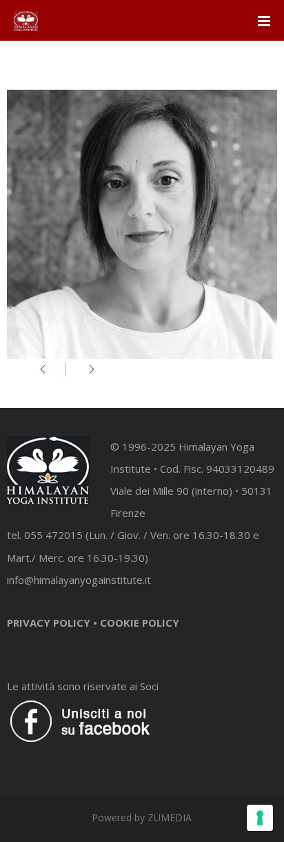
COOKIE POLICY (139, 622)
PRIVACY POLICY (48, 622)
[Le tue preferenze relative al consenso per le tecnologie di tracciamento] (260, 818)
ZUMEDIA (170, 817)
